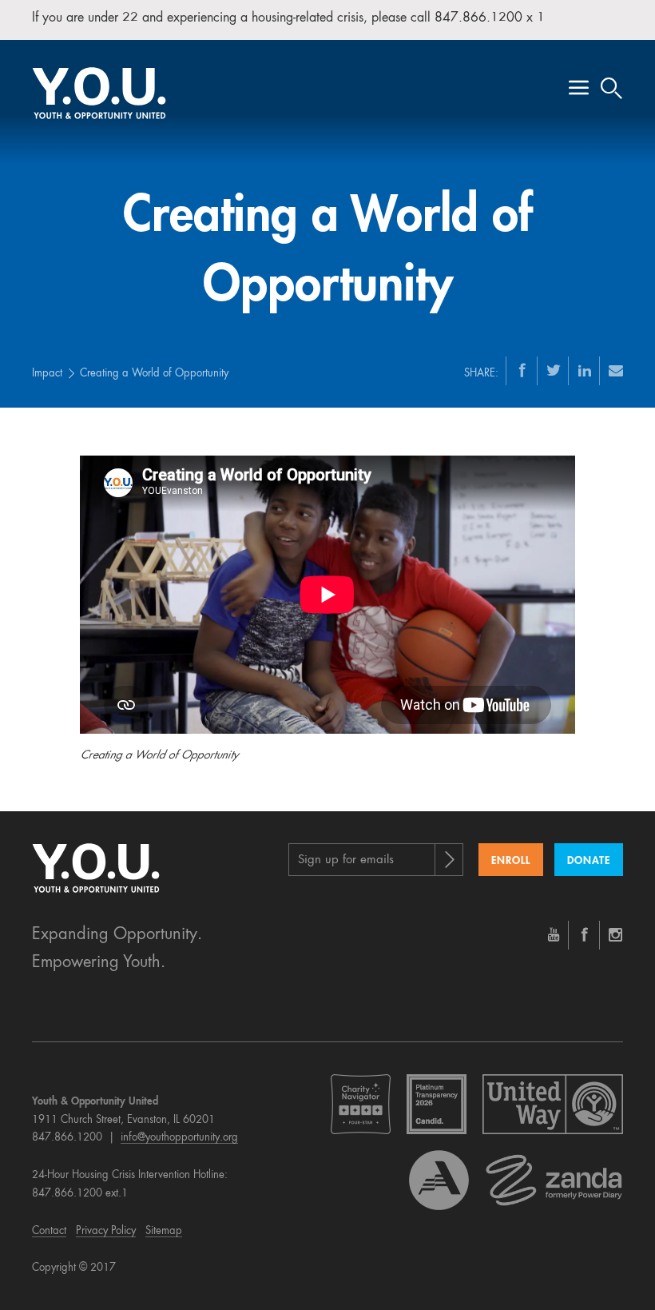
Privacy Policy (106, 1231)
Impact (47, 373)
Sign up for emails (346, 860)
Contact (49, 1231)
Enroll (510, 861)
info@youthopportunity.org (179, 1138)
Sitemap (163, 1231)
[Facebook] (522, 370)
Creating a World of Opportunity (154, 373)
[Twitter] (553, 370)
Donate (588, 861)
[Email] (616, 370)
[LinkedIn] (585, 370)
